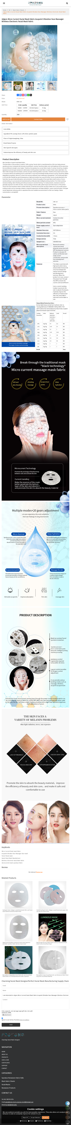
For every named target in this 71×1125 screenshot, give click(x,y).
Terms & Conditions (24, 1020)
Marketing (48, 1121)
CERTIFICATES (6, 1063)
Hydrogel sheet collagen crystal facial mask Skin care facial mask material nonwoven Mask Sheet (17, 910)
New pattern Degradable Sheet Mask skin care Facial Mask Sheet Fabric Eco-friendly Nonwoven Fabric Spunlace (17, 975)
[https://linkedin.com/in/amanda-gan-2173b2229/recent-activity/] (67, 1103)
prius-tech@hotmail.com (26, 1102)
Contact (4, 1068)
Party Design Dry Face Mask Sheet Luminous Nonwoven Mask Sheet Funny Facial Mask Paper (51, 943)
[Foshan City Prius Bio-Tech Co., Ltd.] (35, 3)
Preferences (40, 1121)
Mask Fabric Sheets (18, 10)
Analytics (32, 1121)
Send (10, 1025)
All (9, 10)
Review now (39, 872)
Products (5, 1057)
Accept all (45, 1117)
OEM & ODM (5, 1060)
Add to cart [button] (6, 119)
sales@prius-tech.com (12, 1102)
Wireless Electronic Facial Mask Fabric (13, 860)
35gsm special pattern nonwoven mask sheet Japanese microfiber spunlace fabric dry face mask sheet (16, 943)
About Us (5, 1054)
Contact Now (38, 119)
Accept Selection (35, 1117)
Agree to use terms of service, (15, 1020)
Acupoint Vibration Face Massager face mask (15, 853)
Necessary (24, 1121)
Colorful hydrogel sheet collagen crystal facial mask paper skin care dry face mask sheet (52, 910)
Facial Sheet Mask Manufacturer (11, 858)
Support (4, 1065)
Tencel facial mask (7, 856)
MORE (3, 1043)
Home (4, 10)
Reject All (25, 1117)
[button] (67, 119)
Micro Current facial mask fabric (11, 851)
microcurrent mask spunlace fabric (12, 863)
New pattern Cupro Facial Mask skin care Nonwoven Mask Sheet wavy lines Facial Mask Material (52, 975)
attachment (7, 1015)
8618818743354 (12, 1105)
